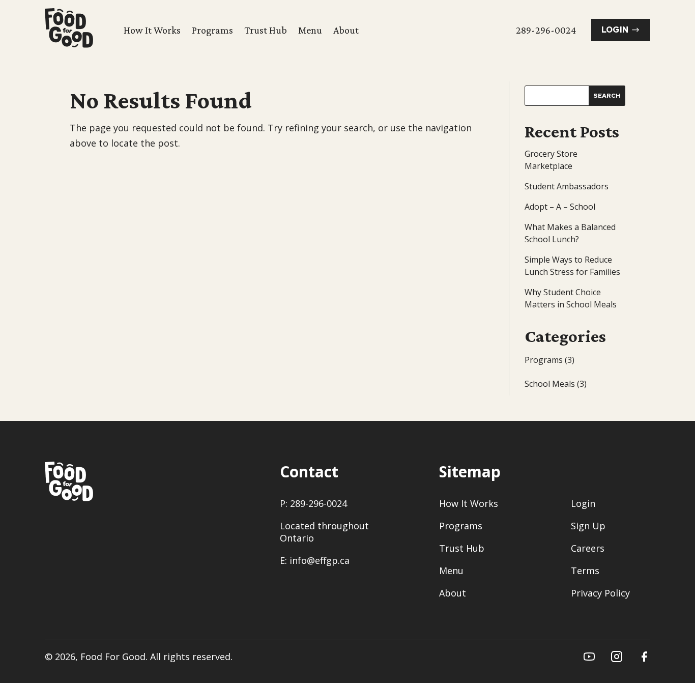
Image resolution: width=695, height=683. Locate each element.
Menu (310, 30)
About (346, 30)
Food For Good (113, 656)
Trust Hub (265, 30)
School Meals (550, 383)
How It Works (152, 30)
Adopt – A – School (560, 206)
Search (607, 96)
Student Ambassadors (567, 186)
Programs (212, 30)
